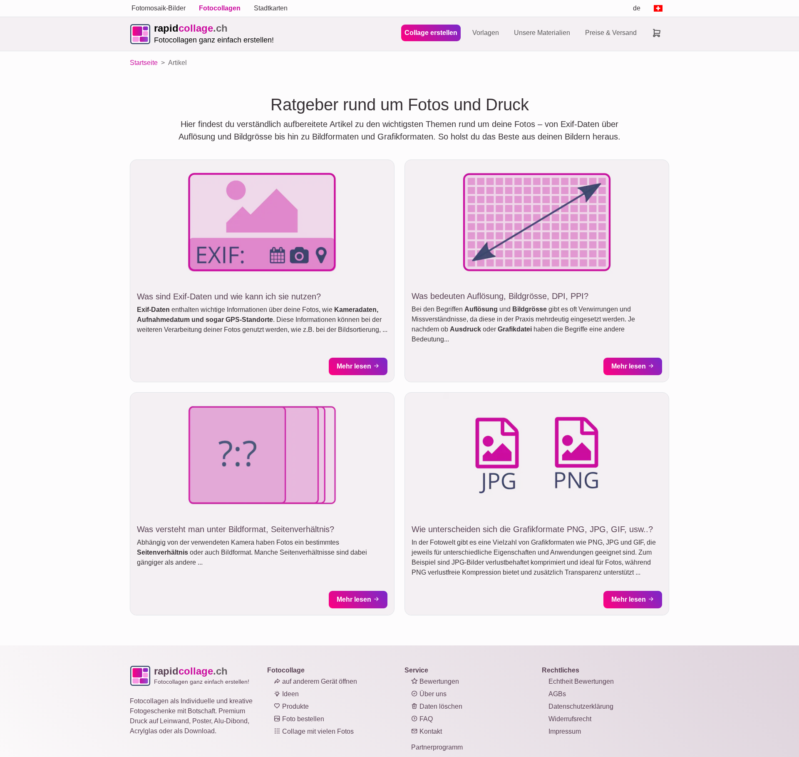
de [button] (636, 8)
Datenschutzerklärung (580, 706)
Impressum (564, 731)
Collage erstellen (430, 32)
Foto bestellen (302, 718)
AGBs (557, 693)
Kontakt (430, 731)
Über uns (432, 693)
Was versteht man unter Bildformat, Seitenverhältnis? (235, 529)
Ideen (289, 693)
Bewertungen (438, 681)
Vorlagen (485, 32)
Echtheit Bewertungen (581, 681)
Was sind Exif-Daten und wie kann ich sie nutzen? (229, 296)
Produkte (294, 706)
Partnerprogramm (437, 747)
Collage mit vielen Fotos (317, 731)
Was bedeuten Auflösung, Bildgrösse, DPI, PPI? (500, 296)
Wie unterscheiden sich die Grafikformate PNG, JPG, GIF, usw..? (532, 529)
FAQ (425, 718)
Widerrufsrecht (569, 718)
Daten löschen (440, 706)
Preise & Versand (611, 32)
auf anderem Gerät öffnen (318, 681)
